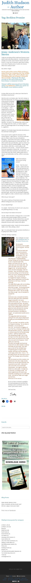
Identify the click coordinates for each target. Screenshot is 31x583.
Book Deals (4, 532)
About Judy (24, 578)
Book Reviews (5, 533)
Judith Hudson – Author (15, 4)
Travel (3, 554)
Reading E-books (6, 547)
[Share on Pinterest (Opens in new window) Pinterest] (11, 401)
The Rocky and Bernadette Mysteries (11, 551)
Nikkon (10, 576)
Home (5, 578)
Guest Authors (5, 539)
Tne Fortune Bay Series (7, 553)
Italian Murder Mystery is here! (9, 502)
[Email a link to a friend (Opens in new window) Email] (15, 401)
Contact (4, 579)
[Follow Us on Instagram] (16, 581)
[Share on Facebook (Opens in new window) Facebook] (7, 401)
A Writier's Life (5, 526)
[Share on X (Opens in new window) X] (3, 401)
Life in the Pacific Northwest (8, 540)
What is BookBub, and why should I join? (11, 504)
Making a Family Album (7, 542)
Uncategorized (5, 556)
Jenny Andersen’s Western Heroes (15, 53)
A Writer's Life (5, 525)
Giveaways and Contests (7, 537)
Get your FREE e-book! (13, 579)
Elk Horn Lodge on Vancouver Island (10, 506)
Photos (3, 546)
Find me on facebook (9, 510)
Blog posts (10, 578)
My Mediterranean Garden (8, 544)
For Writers (4, 535)
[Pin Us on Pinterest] (18, 581)
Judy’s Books (17, 578)
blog (3, 528)
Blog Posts (4, 530)
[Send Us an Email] (13, 581)
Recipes (3, 549)
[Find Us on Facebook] (15, 581)
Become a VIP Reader (23, 579)
